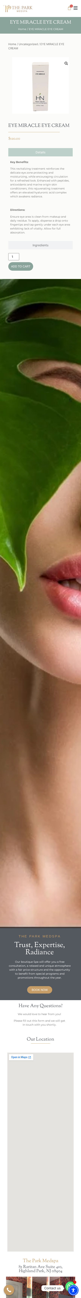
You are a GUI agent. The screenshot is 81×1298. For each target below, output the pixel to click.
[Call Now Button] (9, 1290)
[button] (66, 63)
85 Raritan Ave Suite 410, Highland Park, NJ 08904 (41, 1269)
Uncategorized (28, 44)
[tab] (40, 152)
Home (22, 29)
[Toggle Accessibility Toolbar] (73, 1290)
